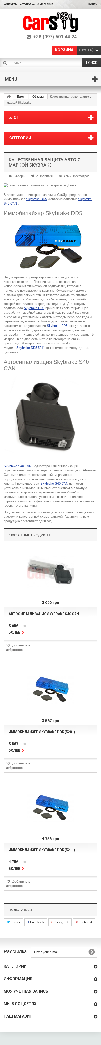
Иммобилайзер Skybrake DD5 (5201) (42, 732)
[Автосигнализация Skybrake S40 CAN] (50, 572)
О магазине (45, 4)
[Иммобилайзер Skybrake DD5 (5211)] (50, 808)
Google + (61, 922)
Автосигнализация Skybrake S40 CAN (44, 614)
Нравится (45, 176)
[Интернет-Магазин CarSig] (50, 22)
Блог (20, 96)
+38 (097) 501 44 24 (55, 37)
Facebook (36, 922)
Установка (27, 4)
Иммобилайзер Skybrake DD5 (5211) (42, 850)
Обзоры (38, 96)
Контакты (10, 4)
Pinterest (85, 922)
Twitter (15, 922)
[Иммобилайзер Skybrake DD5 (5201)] (50, 690)
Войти (92, 4)
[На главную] (8, 97)
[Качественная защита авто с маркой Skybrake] (50, 185)
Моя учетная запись (26, 991)
